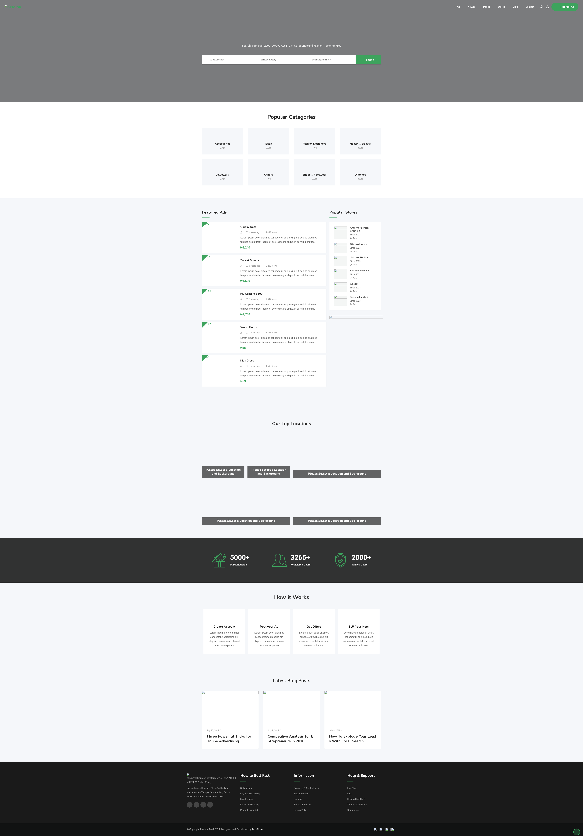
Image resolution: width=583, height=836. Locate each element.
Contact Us (353, 810)
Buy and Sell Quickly (250, 793)
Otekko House (358, 244)
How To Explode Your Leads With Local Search (352, 738)
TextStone (257, 829)
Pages (486, 6)
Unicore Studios (359, 257)
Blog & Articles (301, 793)
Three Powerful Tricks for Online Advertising (228, 738)
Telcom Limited (359, 297)
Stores (501, 6)
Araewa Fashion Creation (359, 229)
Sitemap (298, 799)
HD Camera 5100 (251, 294)
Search (370, 59)
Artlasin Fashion (359, 270)
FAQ (349, 793)
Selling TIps (246, 788)
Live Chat (352, 788)
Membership (246, 799)
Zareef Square (249, 260)
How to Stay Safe (356, 799)
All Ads (471, 6)
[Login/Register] (547, 6)
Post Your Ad (567, 6)
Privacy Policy (300, 810)
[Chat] (542, 6)
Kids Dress (247, 360)
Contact (530, 6)
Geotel (354, 284)
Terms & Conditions (357, 804)
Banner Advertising (249, 804)
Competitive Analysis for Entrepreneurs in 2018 (290, 738)
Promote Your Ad (249, 810)
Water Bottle (248, 327)
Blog (515, 6)
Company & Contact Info (306, 788)
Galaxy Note (248, 227)
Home (457, 6)
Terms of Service (302, 804)
